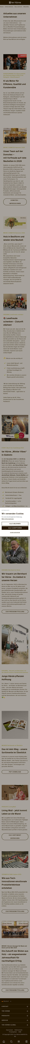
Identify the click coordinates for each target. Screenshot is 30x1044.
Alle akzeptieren (15, 528)
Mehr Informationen (8, 519)
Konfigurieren (15, 532)
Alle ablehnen (14, 524)
